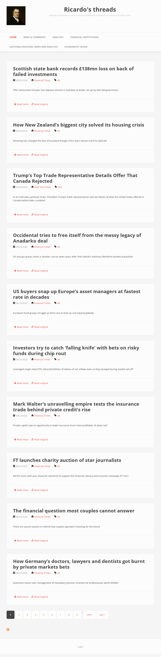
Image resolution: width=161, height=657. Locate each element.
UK (58, 80)
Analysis (58, 37)
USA (60, 187)
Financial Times (42, 80)
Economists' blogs (76, 46)
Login (80, 646)
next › (89, 614)
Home (13, 37)
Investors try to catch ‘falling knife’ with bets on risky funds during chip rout (76, 350)
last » (102, 614)
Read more (22, 104)
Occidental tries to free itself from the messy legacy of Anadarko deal (77, 238)
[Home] (16, 15)
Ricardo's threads (90, 9)
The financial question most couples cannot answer (74, 510)
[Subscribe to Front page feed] (80, 629)
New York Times (42, 187)
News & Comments (34, 37)
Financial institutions (84, 37)
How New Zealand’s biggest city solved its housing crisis (78, 125)
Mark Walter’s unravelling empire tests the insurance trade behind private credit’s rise (76, 407)
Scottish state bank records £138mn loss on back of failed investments (73, 71)
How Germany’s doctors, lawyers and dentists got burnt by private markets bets (79, 564)
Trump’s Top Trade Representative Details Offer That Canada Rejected (75, 178)
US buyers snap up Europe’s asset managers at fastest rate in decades (76, 294)
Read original (40, 104)
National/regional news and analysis (34, 46)
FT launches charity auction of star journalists (67, 460)
